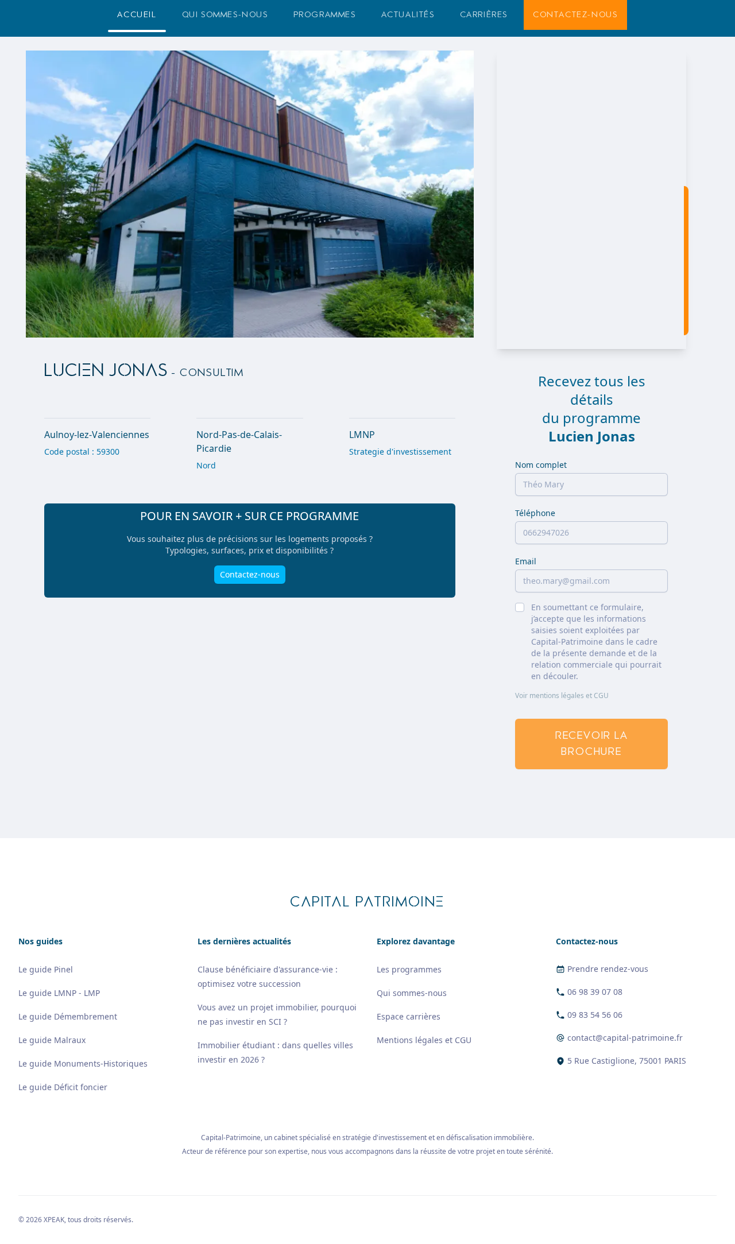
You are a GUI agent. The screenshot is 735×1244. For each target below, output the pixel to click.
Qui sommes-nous (225, 14)
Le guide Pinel (45, 969)
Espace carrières (408, 1016)
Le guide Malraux (52, 1039)
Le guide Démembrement (67, 1016)
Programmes (324, 14)
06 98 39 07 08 (594, 991)
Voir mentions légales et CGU (562, 695)
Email (525, 561)
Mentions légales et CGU (424, 1039)
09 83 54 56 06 (594, 1014)
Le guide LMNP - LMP (59, 992)
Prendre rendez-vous (607, 968)
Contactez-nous (575, 14)
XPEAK (54, 1219)
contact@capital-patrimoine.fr (625, 1037)
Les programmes (409, 969)
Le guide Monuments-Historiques (83, 1063)
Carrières (484, 14)
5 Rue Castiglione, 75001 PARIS (626, 1060)
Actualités (408, 14)
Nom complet (541, 464)
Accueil (136, 14)
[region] (591, 200)
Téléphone (535, 512)
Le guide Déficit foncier (62, 1087)
